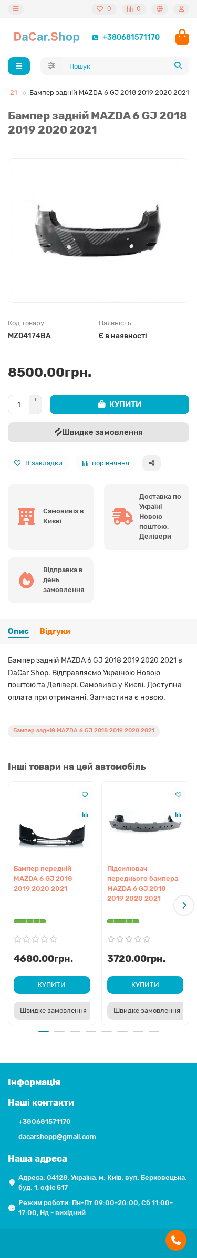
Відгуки (55, 631)
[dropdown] (16, 9)
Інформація (34, 1082)
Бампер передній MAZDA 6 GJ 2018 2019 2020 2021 (43, 878)
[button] (13, 905)
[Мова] (159, 9)
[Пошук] (178, 66)
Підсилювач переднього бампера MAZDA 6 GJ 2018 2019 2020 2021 (142, 883)
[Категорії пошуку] (51, 66)
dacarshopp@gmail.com (57, 1137)
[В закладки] (85, 795)
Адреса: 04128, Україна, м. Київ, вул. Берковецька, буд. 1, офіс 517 (102, 1182)
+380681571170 (131, 37)
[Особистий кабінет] (181, 9)
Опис (18, 631)
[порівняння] (85, 815)
